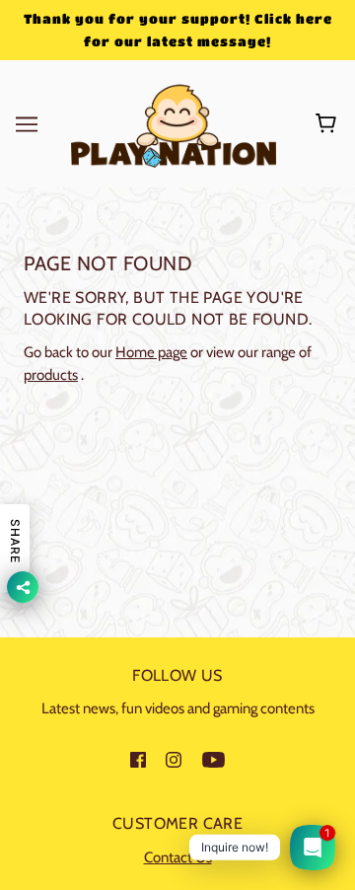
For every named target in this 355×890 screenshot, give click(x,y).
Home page (151, 352)
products (51, 375)
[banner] (173, 122)
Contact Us (178, 857)
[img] (138, 759)
